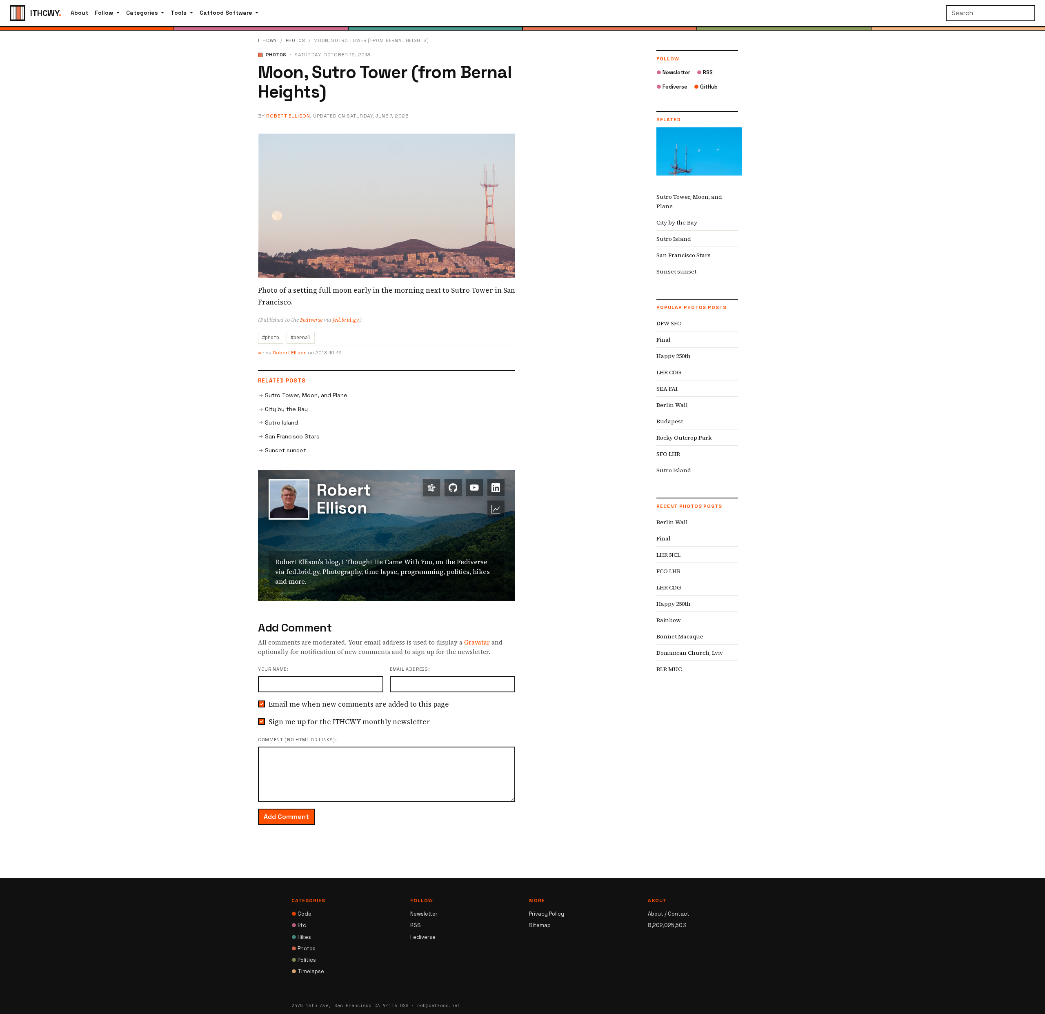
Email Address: (409, 669)
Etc (298, 925)
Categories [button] (143, 12)
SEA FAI (667, 389)
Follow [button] (105, 12)
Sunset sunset (285, 450)
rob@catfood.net (438, 1005)
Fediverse (311, 320)
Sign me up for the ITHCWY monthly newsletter (349, 722)
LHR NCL (668, 555)
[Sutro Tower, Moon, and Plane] (699, 157)
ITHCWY (267, 40)
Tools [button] (179, 12)
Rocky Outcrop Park (683, 438)
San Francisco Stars (292, 436)
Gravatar (477, 642)
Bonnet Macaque (679, 636)
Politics (303, 959)
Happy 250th (673, 356)
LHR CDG (668, 372)
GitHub (706, 86)
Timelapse (307, 971)
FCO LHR (668, 571)
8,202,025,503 (667, 925)
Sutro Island (281, 422)
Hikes (301, 937)
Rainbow (668, 620)
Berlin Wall (672, 405)
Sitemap (540, 925)
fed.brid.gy (345, 320)
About (79, 12)
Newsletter (673, 72)
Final (663, 340)
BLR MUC (669, 669)
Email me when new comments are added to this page (359, 704)
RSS (705, 72)
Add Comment (286, 816)
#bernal (301, 337)
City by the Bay (286, 409)
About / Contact (668, 913)
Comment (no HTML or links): (297, 740)
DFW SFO (669, 323)
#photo (270, 337)
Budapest (669, 421)
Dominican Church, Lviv (689, 653)
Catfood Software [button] (227, 12)
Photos (295, 40)
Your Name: (273, 669)
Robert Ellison (288, 116)
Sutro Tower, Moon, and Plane (306, 395)
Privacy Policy (546, 913)
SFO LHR (668, 454)
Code (301, 913)
